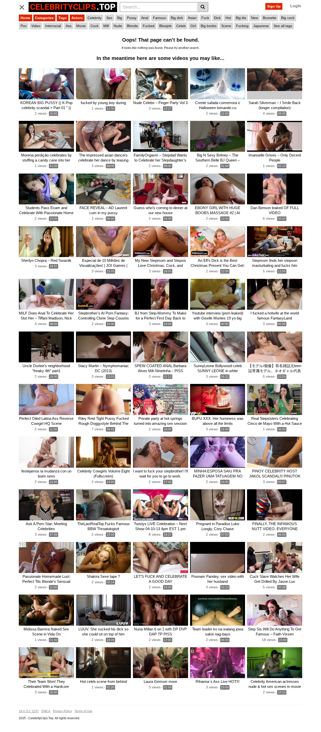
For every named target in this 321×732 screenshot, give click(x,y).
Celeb (181, 26)
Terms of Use (83, 711)
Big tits (241, 18)
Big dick (177, 18)
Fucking (242, 26)
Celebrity (95, 18)
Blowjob (165, 26)
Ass (68, 26)
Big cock (287, 18)
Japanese (261, 26)
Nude (118, 26)
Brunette (269, 18)
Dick (217, 18)
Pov (24, 26)
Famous (159, 18)
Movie (81, 26)
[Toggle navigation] (24, 6)
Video (35, 26)
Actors (77, 18)
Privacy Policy (62, 711)
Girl (193, 26)
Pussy (131, 18)
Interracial (53, 26)
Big (119, 18)
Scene (226, 26)
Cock (95, 26)
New (254, 18)
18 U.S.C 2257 (29, 711)
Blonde (132, 26)
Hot (228, 18)
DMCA (45, 711)
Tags (62, 18)
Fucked (148, 26)
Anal (144, 18)
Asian (192, 18)
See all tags (283, 26)
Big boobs (208, 26)
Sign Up (274, 6)
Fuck (205, 18)
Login (295, 6)
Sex (109, 18)
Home (25, 18)
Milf (106, 26)
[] (202, 7)
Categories (44, 18)
